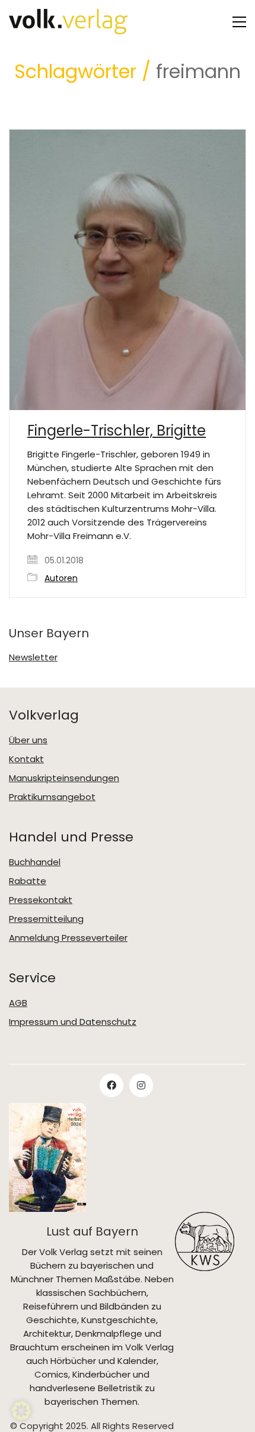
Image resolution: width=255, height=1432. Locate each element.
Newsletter (33, 657)
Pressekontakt (40, 900)
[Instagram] (141, 1085)
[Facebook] (111, 1085)
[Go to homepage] (68, 21)
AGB (18, 1003)
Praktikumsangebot (52, 797)
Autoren (61, 578)
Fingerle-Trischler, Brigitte (116, 430)
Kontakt (26, 759)
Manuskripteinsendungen (64, 778)
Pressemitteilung (46, 919)
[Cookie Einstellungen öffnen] (21, 1417)
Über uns (28, 740)
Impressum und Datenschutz (72, 1022)
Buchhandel (34, 862)
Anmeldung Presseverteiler (68, 938)
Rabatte (27, 881)
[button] (239, 22)
